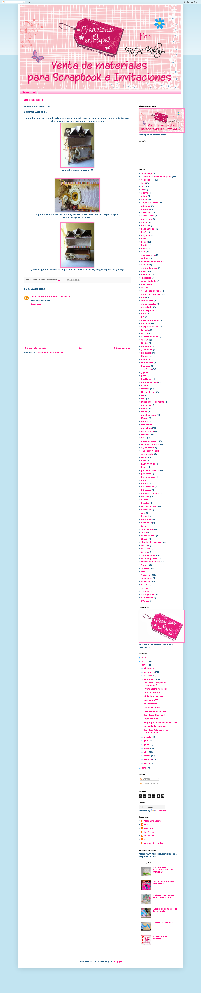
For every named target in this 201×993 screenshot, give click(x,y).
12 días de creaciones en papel (156, 176)
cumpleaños (147, 300)
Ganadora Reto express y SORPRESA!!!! (156, 731)
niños (144, 437)
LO (142, 395)
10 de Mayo (146, 173)
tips (143, 571)
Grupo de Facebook (33, 100)
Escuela (145, 330)
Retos (144, 516)
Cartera (145, 264)
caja (143, 251)
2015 (143, 186)
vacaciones (146, 578)
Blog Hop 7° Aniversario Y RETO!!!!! (160, 722)
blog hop (145, 235)
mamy (144, 411)
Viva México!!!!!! (151, 703)
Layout (144, 385)
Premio (144, 483)
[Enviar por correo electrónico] (68, 280)
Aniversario (146, 219)
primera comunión (150, 493)
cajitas (144, 258)
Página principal (29, 92)
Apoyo (144, 222)
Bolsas (144, 241)
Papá (143, 460)
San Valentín (147, 529)
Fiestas (144, 343)
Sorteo (144, 552)
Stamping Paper (149, 558)
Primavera (146, 490)
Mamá (144, 408)
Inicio (80, 348)
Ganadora (146, 346)
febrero (145, 339)
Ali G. (146, 824)
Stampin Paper (148, 555)
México (144, 421)
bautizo (145, 225)
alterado (145, 209)
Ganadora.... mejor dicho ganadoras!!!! (156, 683)
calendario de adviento (152, 261)
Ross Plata (146, 522)
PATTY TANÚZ (148, 464)
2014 (143, 183)
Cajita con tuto (151, 718)
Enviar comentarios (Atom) (51, 352)
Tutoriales (146, 575)
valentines (146, 581)
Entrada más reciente (35, 348)
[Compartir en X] (73, 280)
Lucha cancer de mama (152, 401)
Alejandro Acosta (149, 202)
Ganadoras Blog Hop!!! (154, 715)
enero (147, 763)
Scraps (144, 532)
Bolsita (144, 245)
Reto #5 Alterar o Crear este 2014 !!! (163, 882)
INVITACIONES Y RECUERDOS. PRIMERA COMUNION (162, 870)
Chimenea (146, 274)
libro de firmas (148, 392)
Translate (161, 810)
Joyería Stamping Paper (155, 688)
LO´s (143, 398)
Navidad (145, 434)
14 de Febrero (148, 179)
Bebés (144, 232)
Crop (143, 297)
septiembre (150, 679)
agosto (148, 737)
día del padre (147, 310)
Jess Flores (146, 369)
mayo (147, 748)
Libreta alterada (152, 692)
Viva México (147, 597)
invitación (146, 359)
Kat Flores (146, 379)
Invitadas (145, 366)
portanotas (146, 473)
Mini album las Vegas (154, 696)
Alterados (146, 212)
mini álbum (146, 424)
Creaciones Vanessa (151, 294)
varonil (144, 584)
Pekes (144, 467)
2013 (144, 768)
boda (143, 238)
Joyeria (144, 372)
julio (146, 740)
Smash (144, 545)
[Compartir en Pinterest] (78, 280)
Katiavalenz (150, 836)
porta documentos (150, 470)
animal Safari (147, 215)
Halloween (146, 352)
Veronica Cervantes (153, 843)
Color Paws (146, 284)
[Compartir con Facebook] (76, 280)
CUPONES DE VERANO (162, 922)
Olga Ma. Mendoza (150, 444)
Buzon (144, 248)
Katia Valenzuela (149, 382)
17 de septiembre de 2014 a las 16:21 (54, 296)
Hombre (145, 356)
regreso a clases (149, 506)
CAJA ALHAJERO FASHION (155, 711)
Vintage (145, 591)
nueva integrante (150, 441)
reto (143, 513)
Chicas (144, 271)
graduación (146, 349)
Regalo (144, 499)
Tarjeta (145, 565)
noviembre (149, 672)
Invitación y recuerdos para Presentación (163, 896)
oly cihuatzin (147, 447)
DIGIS (143, 313)
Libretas (145, 388)
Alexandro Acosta (152, 821)
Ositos (144, 457)
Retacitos (146, 509)
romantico (146, 519)
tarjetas (145, 568)
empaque (146, 323)
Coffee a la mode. (152, 707)
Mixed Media (147, 431)
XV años (145, 601)
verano (144, 588)
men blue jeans (148, 415)
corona (144, 287)
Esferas (145, 333)
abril (146, 752)
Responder (35, 304)
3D (142, 189)
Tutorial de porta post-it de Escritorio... (164, 910)
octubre (148, 675)
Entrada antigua (122, 348)
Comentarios (148, 783)
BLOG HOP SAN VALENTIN (159, 937)
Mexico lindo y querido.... (156, 726)
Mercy (144, 418)
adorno (144, 193)
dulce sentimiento (150, 320)
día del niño (147, 307)
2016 (144, 657)
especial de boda (149, 336)
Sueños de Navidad (150, 561)
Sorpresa (145, 548)
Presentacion (147, 486)
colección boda (148, 281)
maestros (146, 405)
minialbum (146, 428)
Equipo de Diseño (149, 326)
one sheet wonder (150, 450)
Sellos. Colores (148, 535)
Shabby (144, 539)
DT (142, 317)
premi (144, 480)
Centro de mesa (149, 268)
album (144, 196)
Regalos (145, 503)
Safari (144, 526)
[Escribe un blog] (70, 280)
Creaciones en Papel (151, 290)
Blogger (118, 961)
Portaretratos (148, 477)
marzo (147, 755)
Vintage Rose (147, 594)
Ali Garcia (146, 206)
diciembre (149, 668)
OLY (146, 839)
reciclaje (145, 496)
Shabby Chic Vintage (151, 542)
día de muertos (148, 304)
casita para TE (151, 700)
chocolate (146, 277)
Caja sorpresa (148, 255)
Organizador (147, 454)
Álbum (144, 199)
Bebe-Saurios (147, 228)
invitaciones (147, 362)
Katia (33, 296)
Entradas (147, 778)
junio (143, 375)
